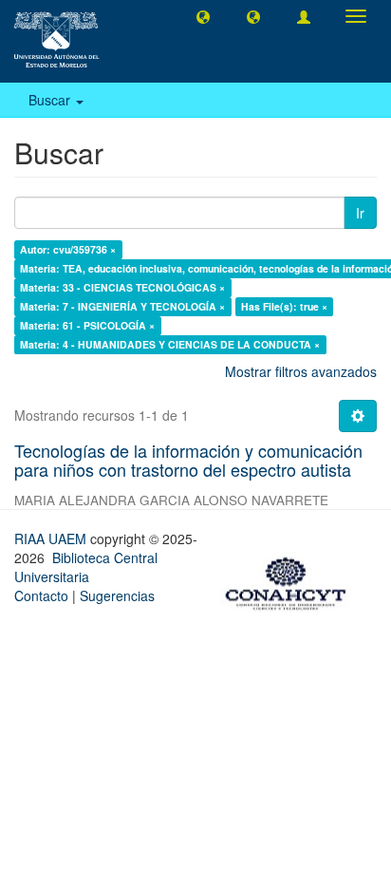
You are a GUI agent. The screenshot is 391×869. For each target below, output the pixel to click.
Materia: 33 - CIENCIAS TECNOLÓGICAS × (122, 287)
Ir (360, 212)
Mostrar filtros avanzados (301, 371)
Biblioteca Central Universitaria (86, 567)
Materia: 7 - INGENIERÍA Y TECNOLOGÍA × (122, 306)
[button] (203, 16)
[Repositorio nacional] (291, 580)
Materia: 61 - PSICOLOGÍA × (87, 325)
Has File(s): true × (284, 306)
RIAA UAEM (52, 538)
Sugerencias (117, 595)
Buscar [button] (51, 99)
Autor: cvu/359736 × (68, 249)
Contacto (41, 595)
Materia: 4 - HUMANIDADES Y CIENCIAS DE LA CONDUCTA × (170, 344)
